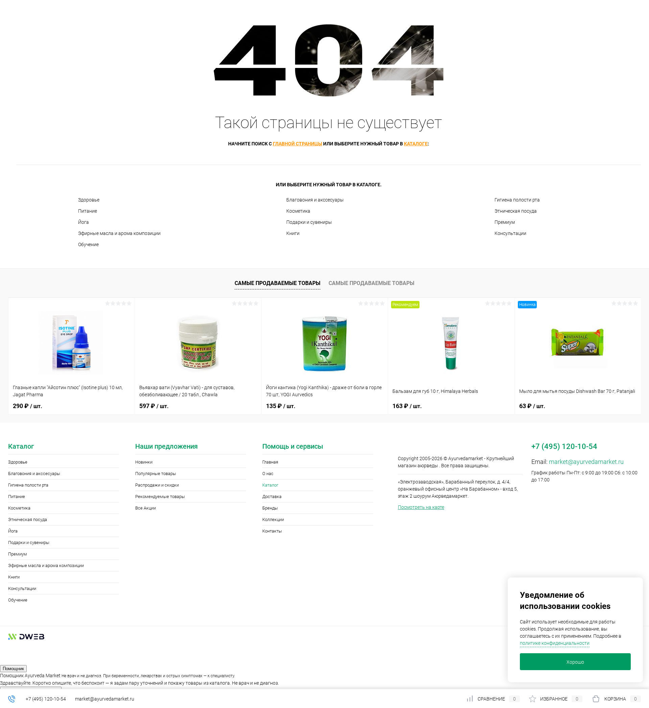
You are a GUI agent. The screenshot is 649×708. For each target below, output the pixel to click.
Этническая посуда (516, 211)
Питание (87, 211)
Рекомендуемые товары (160, 496)
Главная (270, 462)
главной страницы (297, 143)
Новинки (143, 462)
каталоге (416, 143)
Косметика (298, 211)
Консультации (510, 233)
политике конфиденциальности (555, 643)
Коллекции (273, 519)
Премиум (505, 222)
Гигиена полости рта (517, 200)
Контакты (272, 531)
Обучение (88, 244)
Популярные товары (155, 473)
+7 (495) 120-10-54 (46, 699)
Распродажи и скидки (157, 485)
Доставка (272, 496)
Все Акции (145, 508)
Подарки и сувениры (309, 222)
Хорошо (575, 662)
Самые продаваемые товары (277, 283)
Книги (292, 233)
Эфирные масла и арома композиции (119, 233)
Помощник (13, 668)
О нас (267, 473)
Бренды (270, 508)
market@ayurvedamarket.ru (586, 461)
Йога (83, 222)
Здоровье (88, 200)
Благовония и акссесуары (315, 200)
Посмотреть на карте (421, 507)
